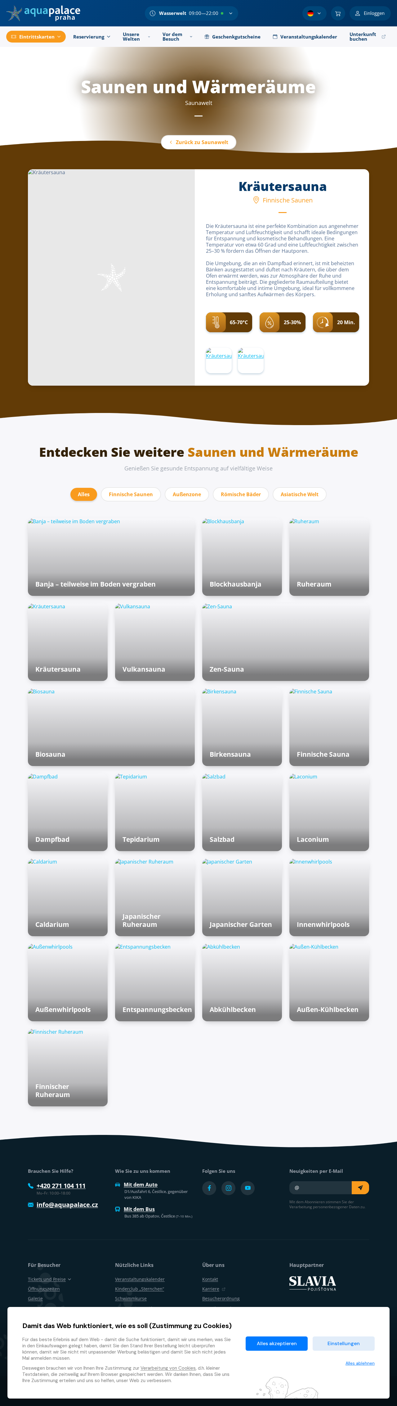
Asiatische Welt (300, 494)
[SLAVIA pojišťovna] (312, 1283)
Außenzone (187, 494)
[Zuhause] (43, 13)
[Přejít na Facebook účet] (209, 1188)
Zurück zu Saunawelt (202, 142)
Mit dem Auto (141, 1184)
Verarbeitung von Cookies (168, 1368)
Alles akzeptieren (277, 1343)
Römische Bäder (241, 494)
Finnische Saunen (131, 494)
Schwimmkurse (131, 1298)
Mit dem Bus (139, 1209)
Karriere (210, 1289)
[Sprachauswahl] (314, 13)
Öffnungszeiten (44, 1289)
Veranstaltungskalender (140, 1279)
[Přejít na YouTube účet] (248, 1188)
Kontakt (210, 1279)
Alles (84, 494)
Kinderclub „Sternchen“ (139, 1289)
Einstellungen (344, 1343)
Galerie (35, 1298)
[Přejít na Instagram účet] (228, 1188)
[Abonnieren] (360, 1187)
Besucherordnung (221, 1298)
